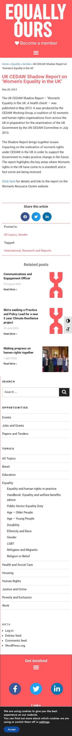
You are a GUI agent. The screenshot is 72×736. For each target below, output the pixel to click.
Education (9, 475)
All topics (10, 235)
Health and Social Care (17, 565)
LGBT (10, 543)
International (12, 250)
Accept (11, 729)
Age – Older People (20, 512)
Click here (8, 181)
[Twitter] (36, 689)
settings (44, 722)
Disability (13, 525)
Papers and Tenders (15, 434)
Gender (26, 64)
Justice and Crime (14, 589)
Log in (9, 630)
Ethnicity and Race (19, 531)
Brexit (6, 466)
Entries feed (13, 635)
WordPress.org (15, 645)
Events (6, 417)
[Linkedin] (57, 689)
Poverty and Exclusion (17, 597)
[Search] (64, 392)
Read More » (10, 289)
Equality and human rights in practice (31, 489)
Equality (15, 64)
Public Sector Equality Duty (25, 506)
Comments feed (16, 640)
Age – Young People (20, 518)
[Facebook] (15, 689)
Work (5, 605)
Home (5, 64)
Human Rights (11, 581)
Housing (7, 573)
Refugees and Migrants (22, 550)
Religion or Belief (18, 556)
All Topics (9, 458)
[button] (36, 52)
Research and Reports (36, 250)
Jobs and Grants (13, 425)
